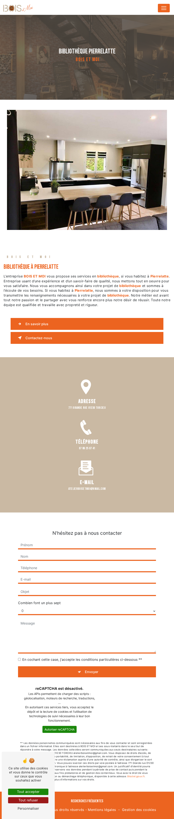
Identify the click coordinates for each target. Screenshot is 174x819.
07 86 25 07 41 (87, 448)
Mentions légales (102, 810)
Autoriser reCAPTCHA (59, 729)
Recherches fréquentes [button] (87, 801)
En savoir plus (36, 324)
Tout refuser (28, 800)
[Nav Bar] (164, 8)
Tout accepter (28, 792)
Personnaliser (28, 808)
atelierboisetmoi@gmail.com (87, 489)
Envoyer (91, 672)
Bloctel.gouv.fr (135, 776)
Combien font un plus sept (39, 603)
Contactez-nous (38, 338)
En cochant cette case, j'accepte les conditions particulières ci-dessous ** (82, 659)
